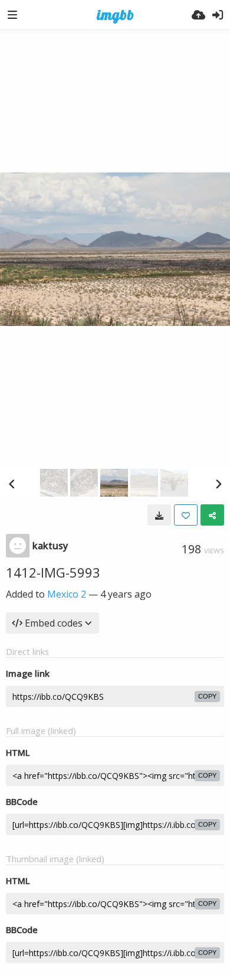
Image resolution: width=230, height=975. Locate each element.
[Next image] (218, 483)
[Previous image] (12, 483)
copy (207, 696)
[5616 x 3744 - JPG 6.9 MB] (159, 515)
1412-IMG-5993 (53, 572)
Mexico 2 (66, 594)
